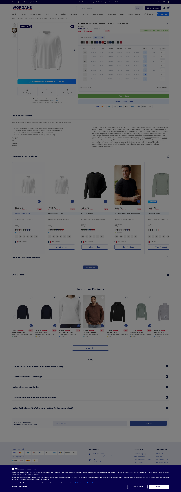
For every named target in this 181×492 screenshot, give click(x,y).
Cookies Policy (79, 483)
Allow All (159, 486)
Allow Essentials (137, 486)
